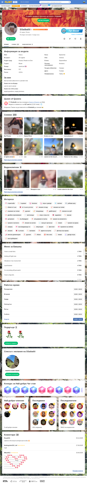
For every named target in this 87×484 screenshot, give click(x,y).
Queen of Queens (34, 102)
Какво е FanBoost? (77, 34)
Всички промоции (34, 6)
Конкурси (45, 6)
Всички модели (6, 6)
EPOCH (36, 477)
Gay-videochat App (57, 6)
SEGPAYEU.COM (43, 477)
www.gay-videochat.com (24, 477)
